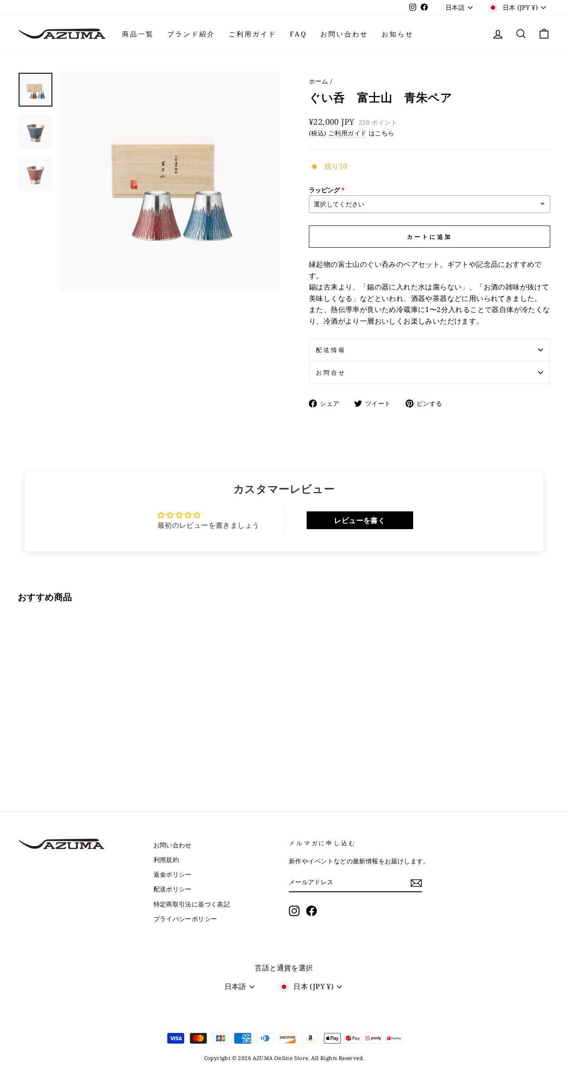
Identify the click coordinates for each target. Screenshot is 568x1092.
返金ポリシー (173, 874)
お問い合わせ (344, 33)
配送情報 (331, 350)
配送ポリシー (173, 889)
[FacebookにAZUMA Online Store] (311, 911)
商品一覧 (138, 33)
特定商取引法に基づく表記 (192, 904)
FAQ (298, 33)
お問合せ (331, 372)
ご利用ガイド (252, 33)
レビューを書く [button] (359, 520)
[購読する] (416, 882)
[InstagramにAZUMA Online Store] (294, 911)
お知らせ (398, 33)
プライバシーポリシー (185, 918)
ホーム (318, 81)
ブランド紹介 (191, 33)
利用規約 (166, 859)
